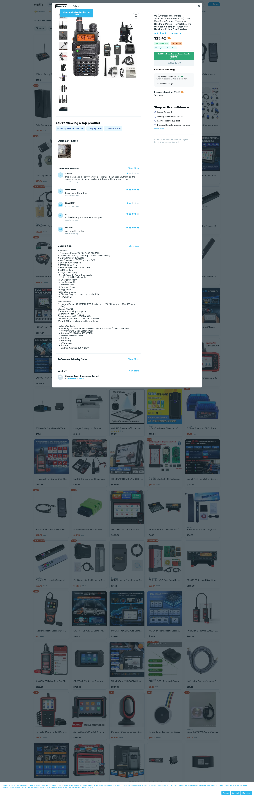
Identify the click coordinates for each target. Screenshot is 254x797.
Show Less (134, 246)
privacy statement (106, 785)
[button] (199, 6)
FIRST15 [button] (174, 57)
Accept (226, 793)
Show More (133, 168)
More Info (246, 793)
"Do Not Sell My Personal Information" (74, 787)
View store (133, 371)
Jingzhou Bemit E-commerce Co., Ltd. (82, 376)
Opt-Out (235, 793)
